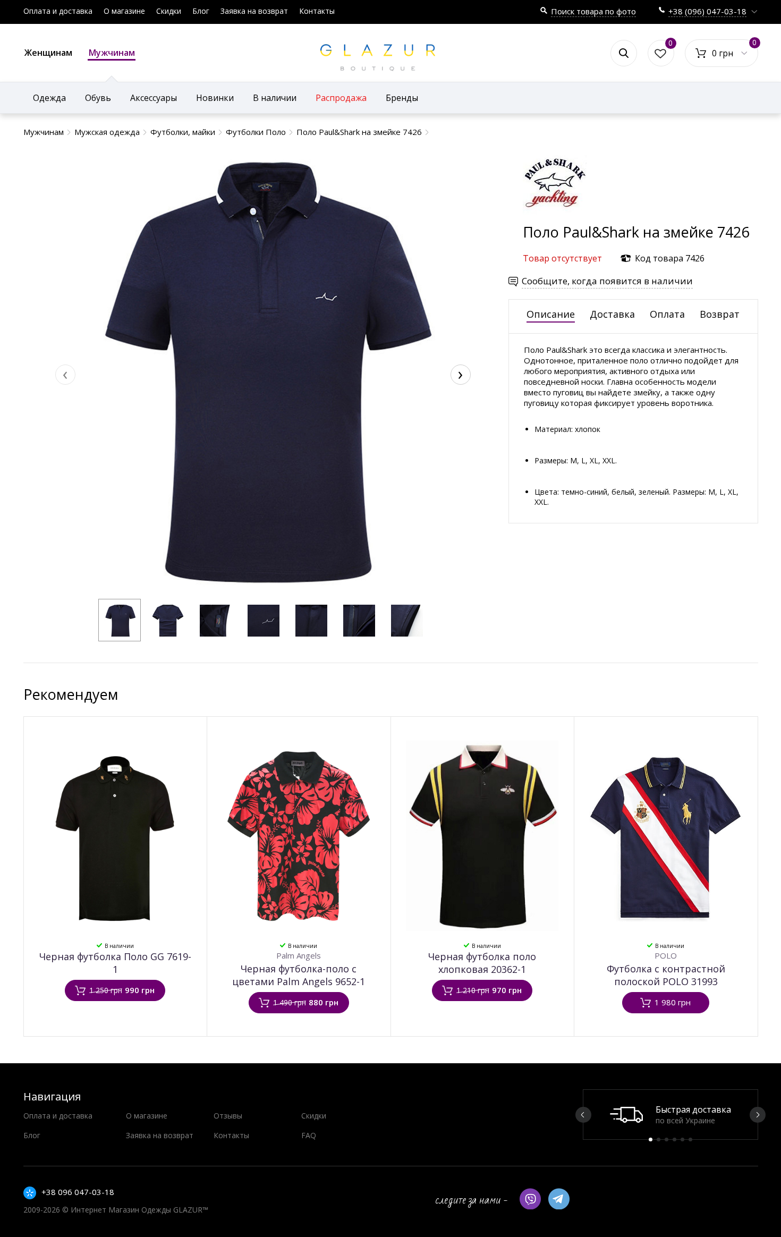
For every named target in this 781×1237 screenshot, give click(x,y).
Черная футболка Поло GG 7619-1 (115, 963)
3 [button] (666, 1139)
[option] (670, 1114)
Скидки (168, 11)
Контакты (317, 11)
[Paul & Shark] (555, 217)
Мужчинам (112, 52)
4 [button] (674, 1139)
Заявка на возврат (254, 11)
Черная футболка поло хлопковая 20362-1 (482, 963)
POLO (666, 955)
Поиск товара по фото (593, 11)
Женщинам (48, 52)
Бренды (402, 98)
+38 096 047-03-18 (77, 1192)
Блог (200, 11)
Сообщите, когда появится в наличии (607, 281)
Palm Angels (298, 955)
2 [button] (658, 1139)
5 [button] (682, 1139)
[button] (119, 620)
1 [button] (650, 1139)
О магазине (124, 11)
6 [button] (690, 1139)
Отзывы (228, 1116)
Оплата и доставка (57, 11)
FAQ (308, 1135)
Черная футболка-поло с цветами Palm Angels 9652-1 (298, 975)
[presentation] (65, 375)
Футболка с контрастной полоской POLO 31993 (666, 975)
